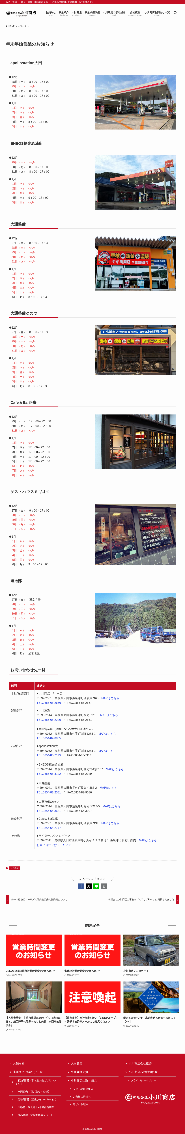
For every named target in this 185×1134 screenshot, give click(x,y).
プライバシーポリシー (143, 1080)
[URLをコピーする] (104, 886)
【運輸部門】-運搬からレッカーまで (36, 1099)
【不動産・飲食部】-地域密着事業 (34, 1107)
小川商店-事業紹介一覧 (28, 1071)
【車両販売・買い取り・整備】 (33, 1091)
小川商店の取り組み (84, 1080)
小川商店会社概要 (140, 1063)
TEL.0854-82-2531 (49, 792)
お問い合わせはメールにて (54, 845)
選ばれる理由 (80, 1104)
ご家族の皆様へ (82, 1096)
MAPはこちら (110, 698)
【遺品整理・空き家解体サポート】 (35, 1115)
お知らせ (14, 868)
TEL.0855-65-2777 (49, 827)
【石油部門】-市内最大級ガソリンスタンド (36, 1082)
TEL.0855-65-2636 (49, 702)
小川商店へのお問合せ (143, 1071)
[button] (81, 886)
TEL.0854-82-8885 (49, 738)
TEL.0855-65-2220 (49, 719)
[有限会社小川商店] (21, 13)
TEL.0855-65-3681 (49, 810)
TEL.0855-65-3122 (49, 773)
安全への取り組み (83, 1088)
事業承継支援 (79, 1071)
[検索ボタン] (175, 13)
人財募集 (76, 1063)
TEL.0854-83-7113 (49, 755)
